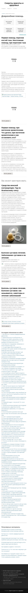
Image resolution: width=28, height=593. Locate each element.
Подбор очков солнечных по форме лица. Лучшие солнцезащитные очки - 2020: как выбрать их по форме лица (13, 515)
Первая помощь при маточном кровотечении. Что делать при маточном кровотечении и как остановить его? (12, 132)
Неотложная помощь (9, 22)
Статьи (15, 8)
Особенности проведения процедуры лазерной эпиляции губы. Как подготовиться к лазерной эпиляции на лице (13, 360)
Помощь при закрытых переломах (9, 30)
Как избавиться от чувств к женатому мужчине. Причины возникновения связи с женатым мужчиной (11, 510)
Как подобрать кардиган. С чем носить (11, 546)
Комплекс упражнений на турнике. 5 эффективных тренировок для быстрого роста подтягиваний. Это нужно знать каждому (12, 378)
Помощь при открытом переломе (21, 30)
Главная (3, 8)
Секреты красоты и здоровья (14, 4)
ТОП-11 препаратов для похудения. (11, 416)
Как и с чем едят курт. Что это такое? (12, 439)
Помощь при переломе (21, 22)
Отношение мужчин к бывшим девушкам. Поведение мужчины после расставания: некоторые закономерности (12, 479)
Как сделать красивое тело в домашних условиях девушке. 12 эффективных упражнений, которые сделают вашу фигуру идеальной (13, 492)
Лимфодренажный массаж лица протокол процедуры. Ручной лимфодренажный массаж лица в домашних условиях (13, 460)
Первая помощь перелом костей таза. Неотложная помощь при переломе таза (13, 40)
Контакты (5, 574)
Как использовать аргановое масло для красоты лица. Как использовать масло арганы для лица (14, 413)
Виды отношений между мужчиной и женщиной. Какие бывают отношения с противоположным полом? (11, 500)
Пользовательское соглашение (16, 574)
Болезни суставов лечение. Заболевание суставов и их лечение (13, 255)
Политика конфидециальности (10, 575)
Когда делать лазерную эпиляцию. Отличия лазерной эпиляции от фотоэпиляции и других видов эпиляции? (12, 445)
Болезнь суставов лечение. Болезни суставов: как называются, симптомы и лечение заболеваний (13, 292)
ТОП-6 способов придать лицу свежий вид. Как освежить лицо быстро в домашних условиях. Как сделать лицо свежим (13, 394)
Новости (9, 8)
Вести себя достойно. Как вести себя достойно (15, 504)
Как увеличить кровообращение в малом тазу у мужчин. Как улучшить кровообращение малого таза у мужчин (14, 484)
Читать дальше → (6, 121)
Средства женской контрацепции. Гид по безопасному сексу (11, 188)
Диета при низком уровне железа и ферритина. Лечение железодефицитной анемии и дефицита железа (13, 399)
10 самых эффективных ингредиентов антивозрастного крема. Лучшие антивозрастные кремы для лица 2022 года (13, 349)
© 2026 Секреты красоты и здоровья (12, 570)
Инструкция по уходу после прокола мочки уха (14, 381)
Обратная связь (7, 580)
